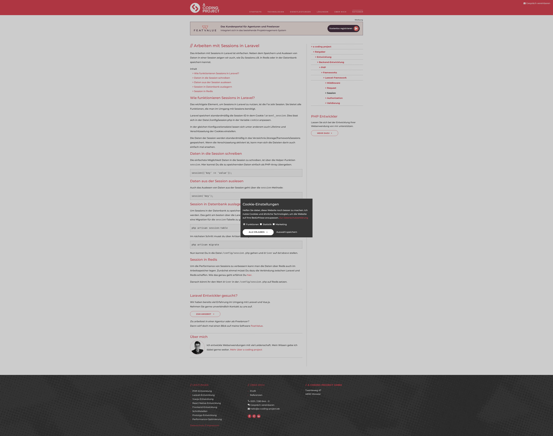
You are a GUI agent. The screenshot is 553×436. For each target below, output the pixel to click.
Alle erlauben (257, 232)
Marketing (281, 224)
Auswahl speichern (286, 232)
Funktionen (252, 224)
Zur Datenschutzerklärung (293, 217)
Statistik (267, 224)
